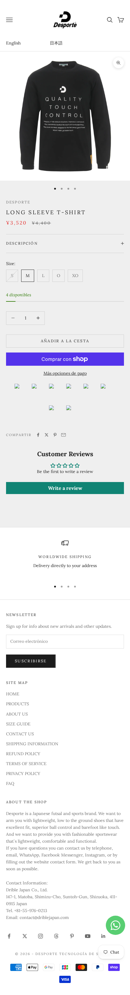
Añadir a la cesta (65, 340)
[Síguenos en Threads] (56, 936)
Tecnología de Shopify (87, 954)
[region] (65, 557)
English (13, 43)
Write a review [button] (65, 488)
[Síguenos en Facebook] (9, 936)
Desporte (18, 202)
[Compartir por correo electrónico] (63, 434)
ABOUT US (17, 714)
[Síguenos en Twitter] (25, 936)
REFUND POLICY (23, 753)
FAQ (10, 783)
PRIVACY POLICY (23, 773)
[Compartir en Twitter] (46, 434)
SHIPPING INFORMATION (32, 743)
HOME (12, 694)
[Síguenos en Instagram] (40, 936)
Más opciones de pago (65, 373)
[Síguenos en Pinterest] (72, 936)
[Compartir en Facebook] (38, 434)
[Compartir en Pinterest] (55, 434)
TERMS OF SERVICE (26, 763)
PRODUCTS (17, 704)
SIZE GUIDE (18, 724)
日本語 (56, 43)
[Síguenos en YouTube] (88, 936)
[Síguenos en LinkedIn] (103, 936)
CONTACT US (20, 734)
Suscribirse (31, 661)
